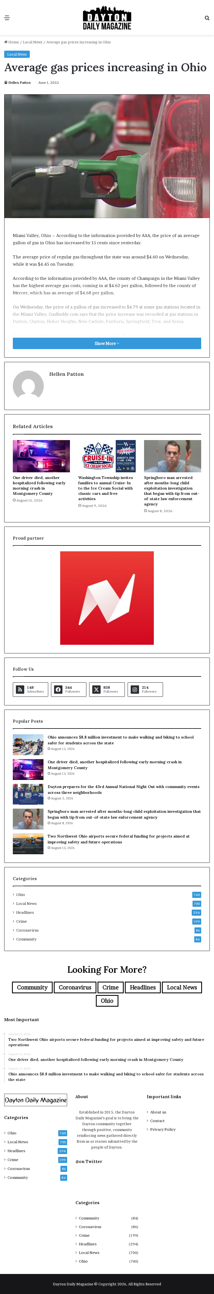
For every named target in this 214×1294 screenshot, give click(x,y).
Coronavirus (27, 930)
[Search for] (207, 19)
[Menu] (7, 19)
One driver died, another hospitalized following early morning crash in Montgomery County (39, 485)
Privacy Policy (163, 1129)
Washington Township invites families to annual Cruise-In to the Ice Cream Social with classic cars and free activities (105, 488)
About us (158, 1112)
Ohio (20, 894)
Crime (21, 921)
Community (26, 939)
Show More (106, 343)
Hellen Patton (19, 82)
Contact (157, 1120)
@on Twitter (89, 1161)
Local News (32, 42)
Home (13, 42)
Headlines (25, 912)
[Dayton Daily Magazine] (107, 17)
